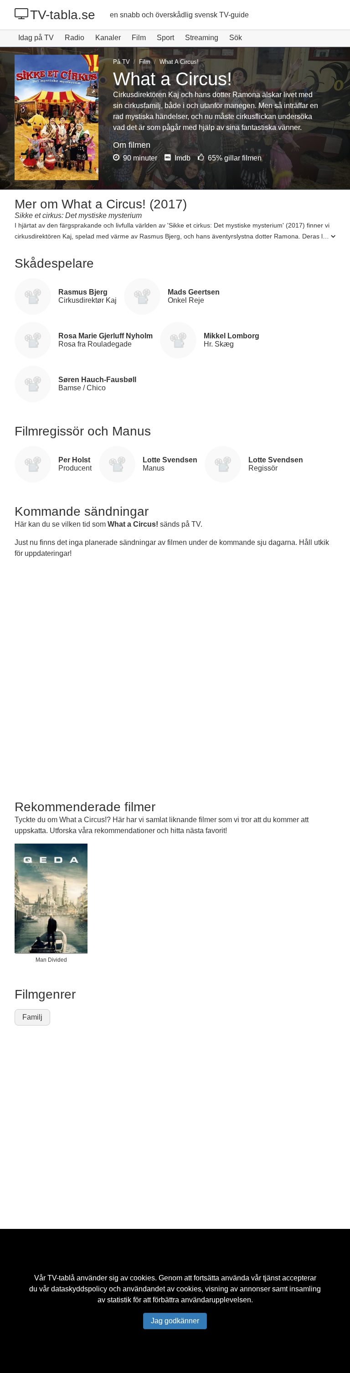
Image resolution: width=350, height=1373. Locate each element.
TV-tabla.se (62, 15)
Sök (235, 37)
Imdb (181, 158)
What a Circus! (133, 524)
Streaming (201, 37)
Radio (74, 37)
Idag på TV (36, 37)
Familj (32, 1017)
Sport (165, 37)
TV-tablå (61, 1278)
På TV (121, 61)
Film (139, 37)
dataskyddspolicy (79, 1289)
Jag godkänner (175, 1321)
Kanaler (108, 37)
